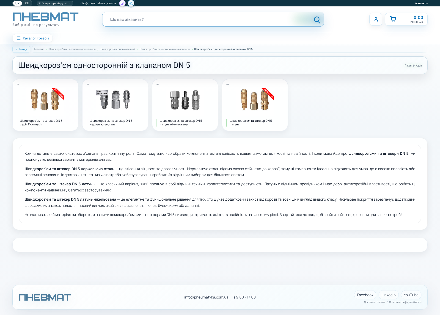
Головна (39, 49)
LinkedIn (389, 294)
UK (17, 3)
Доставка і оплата (374, 302)
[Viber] (122, 3)
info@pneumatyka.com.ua (98, 3)
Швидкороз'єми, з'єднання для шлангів (72, 49)
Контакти (421, 3)
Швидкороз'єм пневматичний (117, 49)
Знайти (317, 19)
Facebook (365, 294)
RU (27, 3)
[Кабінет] (375, 19)
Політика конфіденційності (405, 302)
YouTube (411, 294)
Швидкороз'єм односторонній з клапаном (165, 49)
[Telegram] (131, 3)
